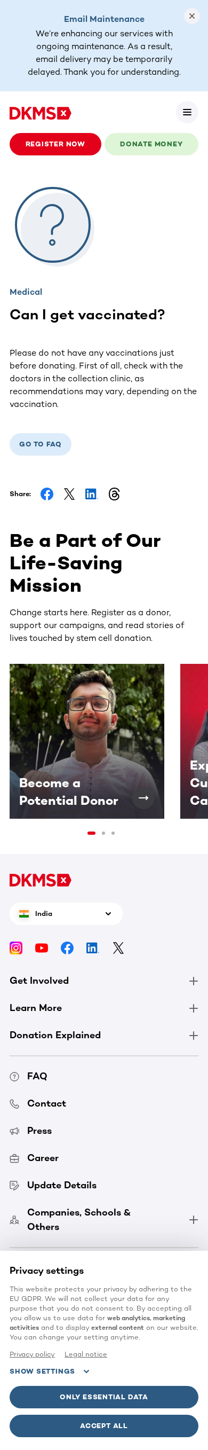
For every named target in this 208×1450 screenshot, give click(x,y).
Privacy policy (32, 1354)
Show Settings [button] (42, 1371)
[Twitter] (118, 947)
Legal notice (86, 1354)
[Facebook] (67, 947)
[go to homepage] (40, 112)
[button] (187, 112)
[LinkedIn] (92, 947)
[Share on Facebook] (47, 494)
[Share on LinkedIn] (91, 494)
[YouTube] (41, 947)
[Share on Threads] (114, 494)
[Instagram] (16, 947)
